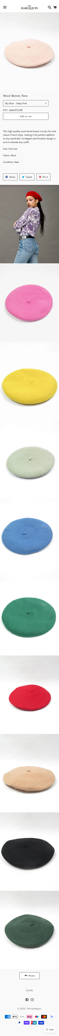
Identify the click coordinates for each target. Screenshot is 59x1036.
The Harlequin (33, 1008)
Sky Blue (9, 103)
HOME (29, 990)
